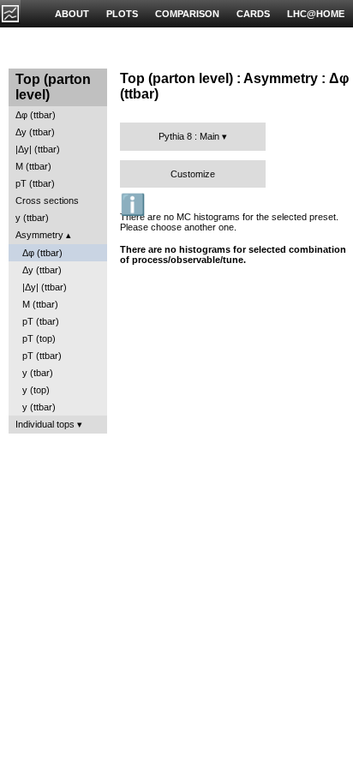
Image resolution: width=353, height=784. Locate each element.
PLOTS (122, 14)
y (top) (36, 390)
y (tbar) (37, 373)
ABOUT (72, 14)
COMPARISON (187, 14)
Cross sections (47, 200)
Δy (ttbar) (35, 132)
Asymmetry (39, 235)
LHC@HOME (315, 14)
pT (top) (39, 338)
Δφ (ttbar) (35, 115)
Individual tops (45, 424)
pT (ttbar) (35, 183)
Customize (193, 174)
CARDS (253, 14)
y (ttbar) (32, 217)
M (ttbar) (33, 166)
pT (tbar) (40, 321)
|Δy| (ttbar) (37, 149)
